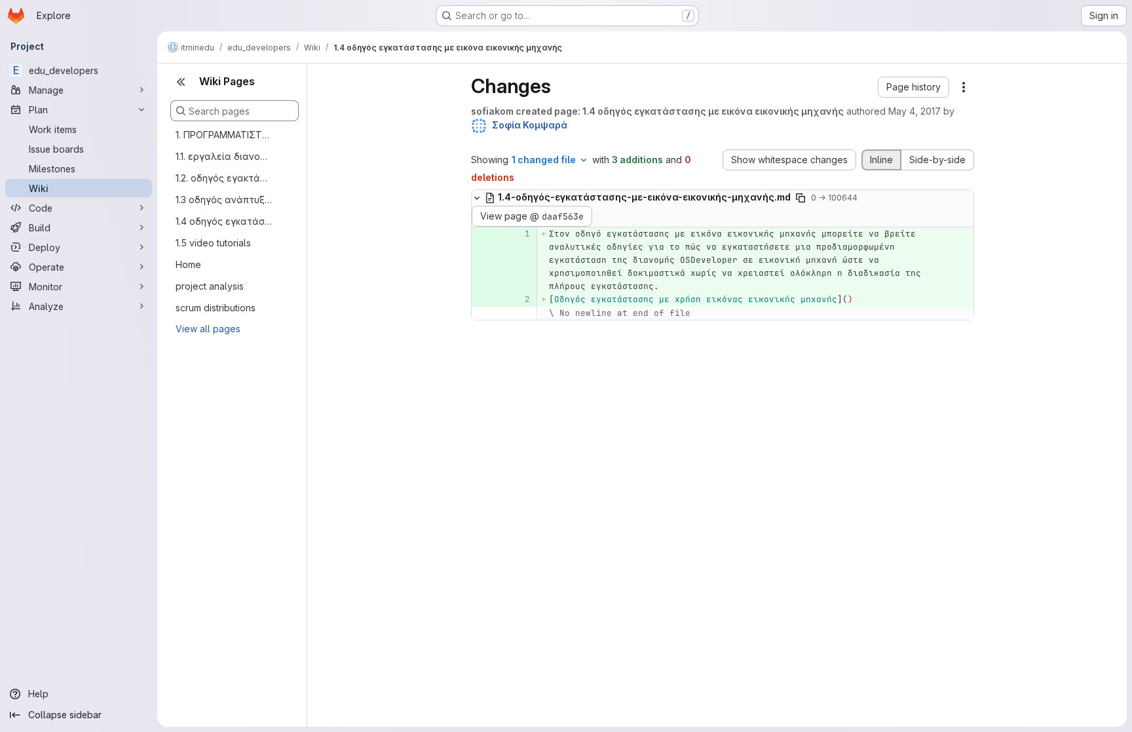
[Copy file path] (800, 198)
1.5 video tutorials (213, 242)
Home (188, 264)
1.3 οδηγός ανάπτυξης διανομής (224, 199)
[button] (913, 87)
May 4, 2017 (914, 111)
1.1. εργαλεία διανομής (224, 156)
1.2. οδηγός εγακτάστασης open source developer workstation (224, 177)
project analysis (210, 286)
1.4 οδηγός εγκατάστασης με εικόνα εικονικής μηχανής (224, 221)
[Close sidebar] (180, 81)
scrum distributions (215, 307)
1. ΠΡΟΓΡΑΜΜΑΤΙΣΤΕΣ (224, 134)
